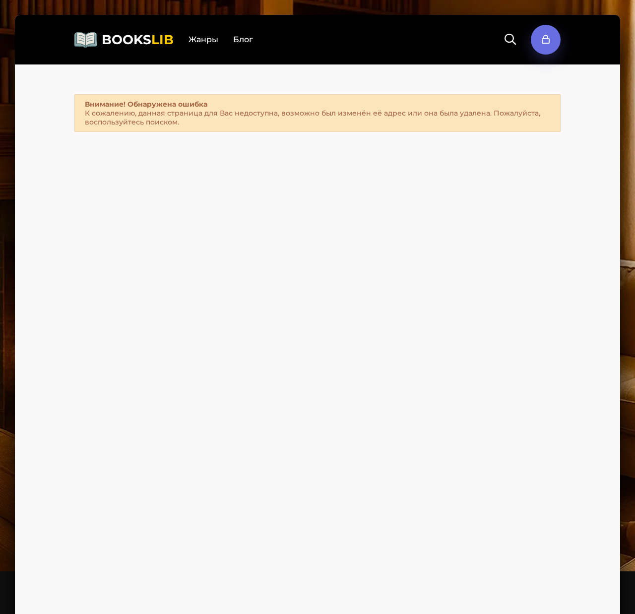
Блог (243, 39)
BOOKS (138, 40)
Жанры (203, 39)
